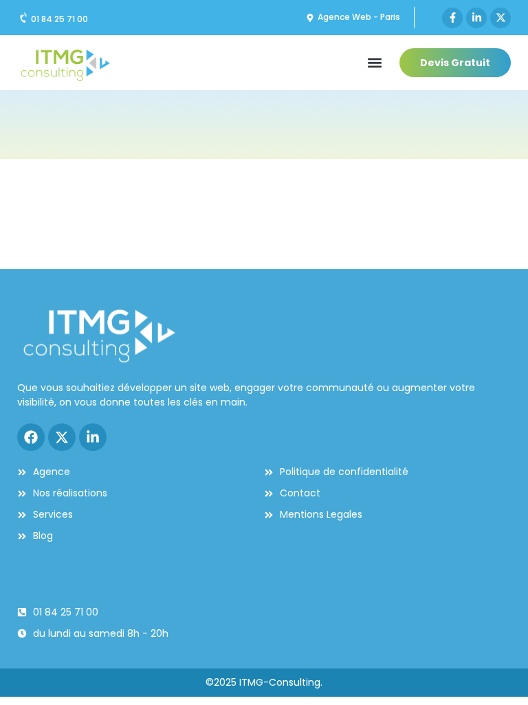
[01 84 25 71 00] (24, 18)
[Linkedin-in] (476, 18)
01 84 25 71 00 (59, 19)
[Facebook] (31, 437)
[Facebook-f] (452, 18)
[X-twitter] (500, 18)
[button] (374, 63)
